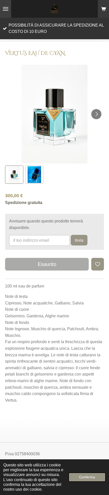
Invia (79, 240)
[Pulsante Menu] (5, 9)
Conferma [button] (87, 477)
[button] (14, 175)
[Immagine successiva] (96, 114)
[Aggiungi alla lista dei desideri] (97, 264)
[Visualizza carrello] (103, 9)
